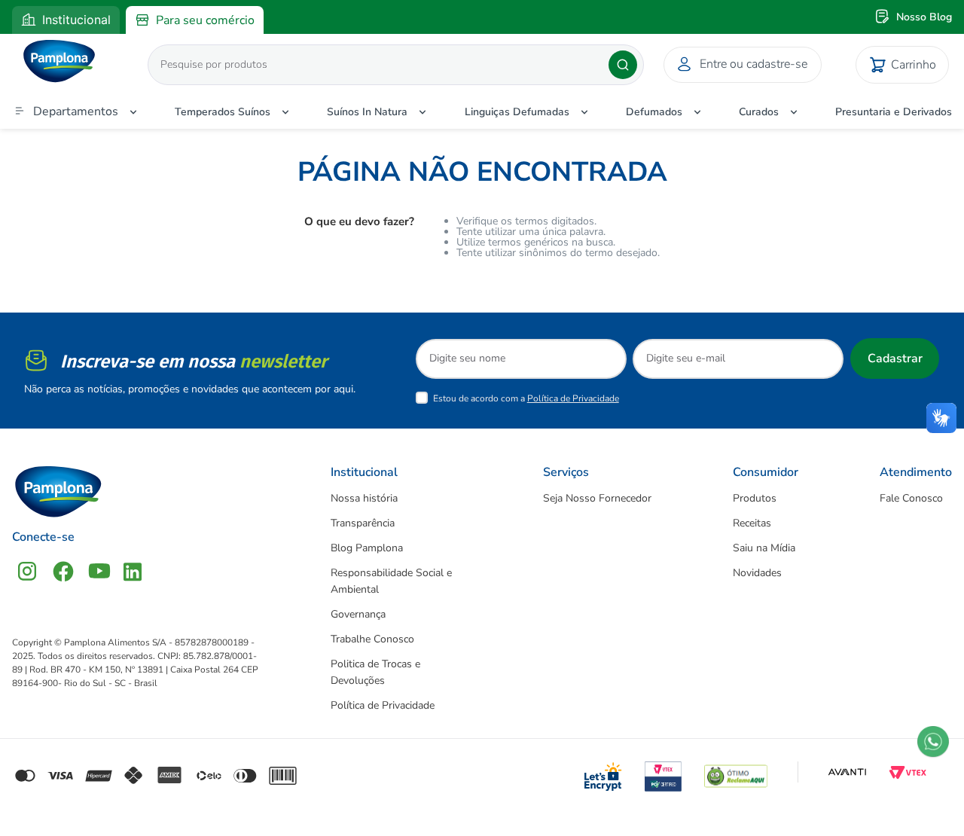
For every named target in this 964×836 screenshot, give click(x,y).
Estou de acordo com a (526, 398)
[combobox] (374, 64)
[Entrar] (739, 64)
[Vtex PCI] (663, 772)
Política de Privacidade (573, 398)
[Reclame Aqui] (735, 772)
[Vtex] (907, 772)
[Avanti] (847, 772)
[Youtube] (99, 571)
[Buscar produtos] (623, 64)
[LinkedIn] (132, 571)
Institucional (76, 19)
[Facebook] (63, 571)
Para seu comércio (205, 20)
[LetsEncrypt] (603, 772)
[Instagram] (27, 571)
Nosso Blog (924, 17)
